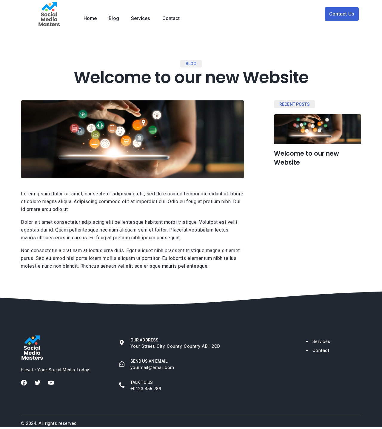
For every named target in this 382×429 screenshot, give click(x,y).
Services (140, 18)
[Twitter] (38, 383)
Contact (171, 18)
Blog (114, 18)
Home (90, 18)
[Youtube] (51, 383)
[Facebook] (24, 383)
